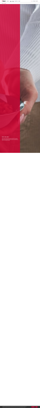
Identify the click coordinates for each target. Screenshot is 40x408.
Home (2, 3)
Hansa (4, 1)
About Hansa (4, 3)
